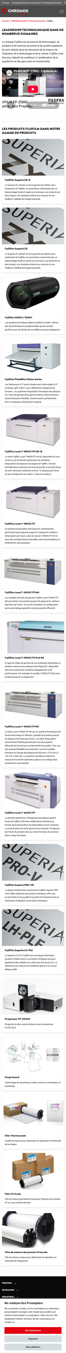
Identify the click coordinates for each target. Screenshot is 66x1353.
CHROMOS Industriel (19, 21)
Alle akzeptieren (33, 1330)
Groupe (5, 3)
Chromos (6, 21)
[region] (33, 1326)
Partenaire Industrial (37, 21)
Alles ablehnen (33, 1347)
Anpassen (33, 1339)
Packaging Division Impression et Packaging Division (37, 3)
